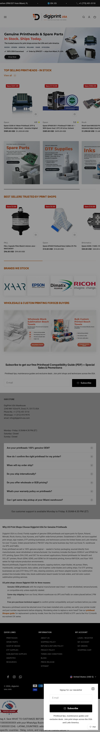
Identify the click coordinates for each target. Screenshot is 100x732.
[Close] (93, 689)
